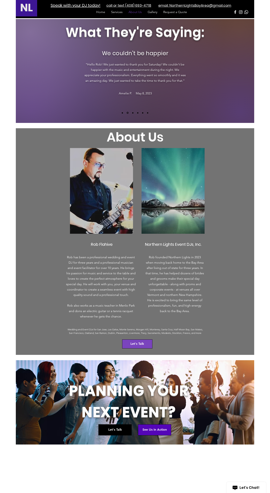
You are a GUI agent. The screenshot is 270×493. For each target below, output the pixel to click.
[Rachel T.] (147, 112)
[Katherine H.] (137, 112)
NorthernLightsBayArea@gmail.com (200, 5)
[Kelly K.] (142, 112)
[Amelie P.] (127, 113)
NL (26, 7)
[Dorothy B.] (132, 112)
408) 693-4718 (139, 5)
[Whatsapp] (246, 12)
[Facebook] (235, 12)
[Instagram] (240, 12)
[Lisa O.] (122, 112)
